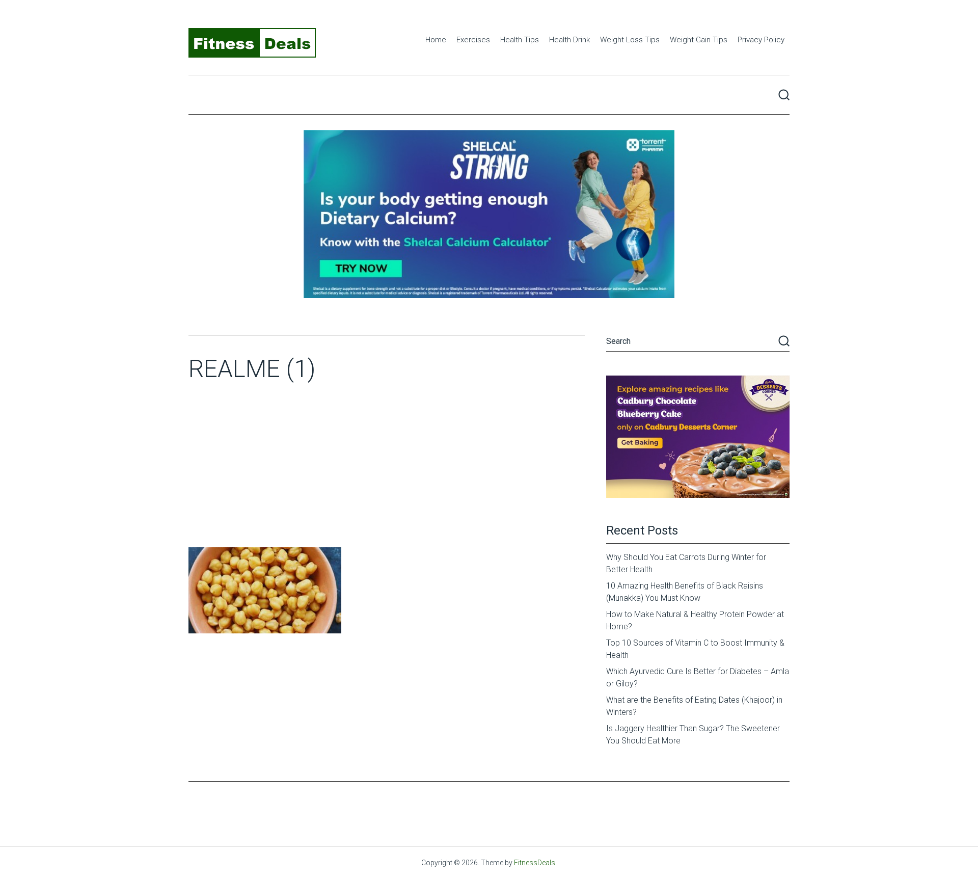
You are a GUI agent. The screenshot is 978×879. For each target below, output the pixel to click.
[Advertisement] (386, 470)
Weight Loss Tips (630, 39)
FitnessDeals (534, 863)
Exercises (473, 39)
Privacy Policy (761, 39)
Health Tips (519, 39)
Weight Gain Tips (698, 39)
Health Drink (569, 39)
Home (435, 39)
